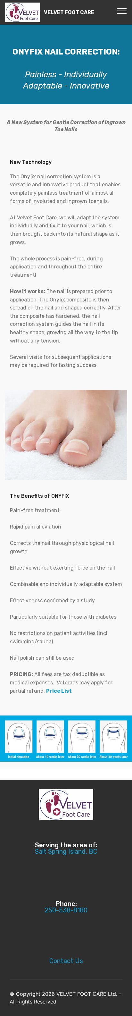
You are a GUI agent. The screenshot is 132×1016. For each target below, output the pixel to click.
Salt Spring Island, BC (66, 851)
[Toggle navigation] (122, 10)
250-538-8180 (66, 910)
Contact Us (66, 961)
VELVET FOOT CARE (69, 12)
